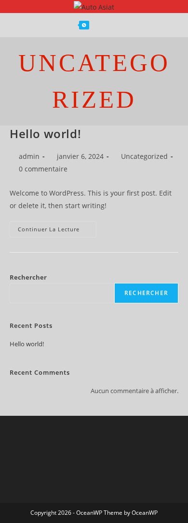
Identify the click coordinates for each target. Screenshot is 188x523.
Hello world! (45, 133)
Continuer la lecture (57, 227)
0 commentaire (43, 168)
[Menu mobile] (115, 25)
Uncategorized (144, 156)
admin (29, 156)
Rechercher (28, 277)
